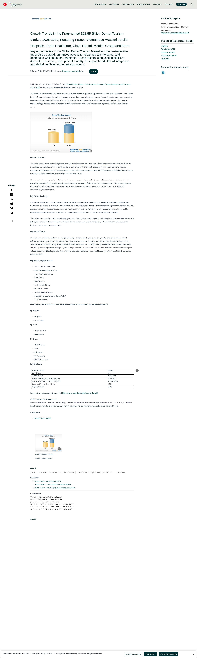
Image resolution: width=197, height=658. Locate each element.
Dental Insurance (55, 472)
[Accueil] (12, 4)
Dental (33, 472)
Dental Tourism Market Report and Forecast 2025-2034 (54, 488)
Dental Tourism (82, 472)
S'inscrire (181, 4)
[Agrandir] (90, 150)
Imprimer (164, 46)
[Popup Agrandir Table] (137, 370)
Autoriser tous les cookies (168, 654)
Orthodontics (121, 472)
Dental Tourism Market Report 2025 (47, 481)
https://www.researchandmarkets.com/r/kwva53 (80, 393)
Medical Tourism (108, 472)
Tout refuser (150, 654)
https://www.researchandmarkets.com (175, 33)
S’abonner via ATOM (168, 55)
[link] (100, 4)
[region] (98, 654)
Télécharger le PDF (168, 49)
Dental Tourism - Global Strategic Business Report (52, 485)
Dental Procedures (69, 472)
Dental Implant (43, 472)
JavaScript (165, 59)
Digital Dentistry (95, 472)
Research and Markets (72, 71)
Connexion (169, 4)
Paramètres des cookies (133, 654)
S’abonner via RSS (168, 52)
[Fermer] (193, 654)
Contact (33, 519)
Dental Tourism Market (42, 418)
